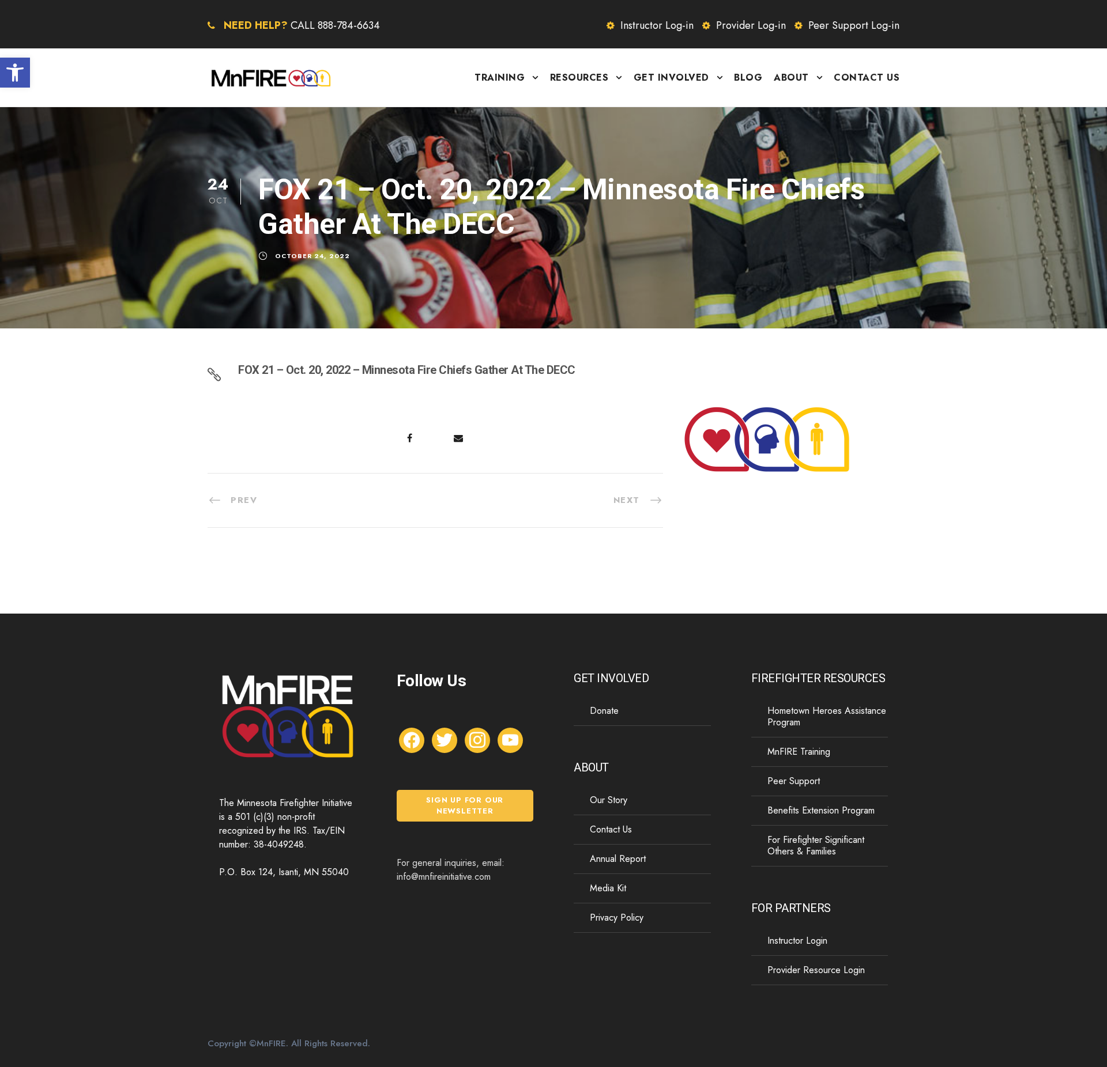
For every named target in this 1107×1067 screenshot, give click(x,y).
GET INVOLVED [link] (671, 77)
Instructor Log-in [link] (657, 25)
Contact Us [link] (611, 829)
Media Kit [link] (608, 888)
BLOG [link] (748, 77)
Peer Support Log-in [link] (853, 25)
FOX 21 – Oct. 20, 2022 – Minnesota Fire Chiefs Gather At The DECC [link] (406, 370)
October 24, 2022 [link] (312, 255)
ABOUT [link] (791, 77)
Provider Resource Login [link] (816, 970)
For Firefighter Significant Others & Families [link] (815, 845)
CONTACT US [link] (866, 77)
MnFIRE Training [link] (798, 751)
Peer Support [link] (793, 781)
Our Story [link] (608, 800)
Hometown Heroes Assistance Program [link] (826, 716)
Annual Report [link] (618, 858)
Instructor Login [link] (797, 940)
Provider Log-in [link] (751, 25)
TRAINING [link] (500, 77)
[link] (15, 73)
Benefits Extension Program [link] (821, 810)
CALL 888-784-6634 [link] (335, 25)
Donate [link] (604, 710)
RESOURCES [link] (579, 77)
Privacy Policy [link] (616, 917)
